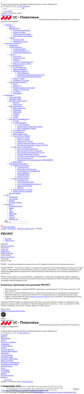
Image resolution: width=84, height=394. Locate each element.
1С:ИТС (4, 348)
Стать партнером (7, 355)
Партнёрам (12, 228)
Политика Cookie (36, 392)
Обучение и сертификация (10, 362)
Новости (4, 336)
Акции (3, 340)
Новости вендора (7, 253)
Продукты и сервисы (8, 342)
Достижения (5, 372)
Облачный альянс (7, 357)
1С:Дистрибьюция (7, 349)
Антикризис (5, 344)
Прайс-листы (9, 240)
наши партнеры (6, 15)
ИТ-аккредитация (7, 375)
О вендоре (4, 249)
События (4, 335)
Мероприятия (5, 338)
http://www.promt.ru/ (7, 257)
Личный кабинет (7, 366)
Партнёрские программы (9, 364)
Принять (76, 389)
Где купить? (7, 11)
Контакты (4, 377)
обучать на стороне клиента (39, 296)
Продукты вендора (7, 246)
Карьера (3, 373)
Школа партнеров (7, 361)
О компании (5, 370)
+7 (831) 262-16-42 (23, 6)
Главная (3, 228)
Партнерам (5, 353)
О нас (3, 368)
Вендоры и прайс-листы (26, 228)
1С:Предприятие (6, 346)
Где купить (7, 380)
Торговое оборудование (9, 351)
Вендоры (8, 239)
